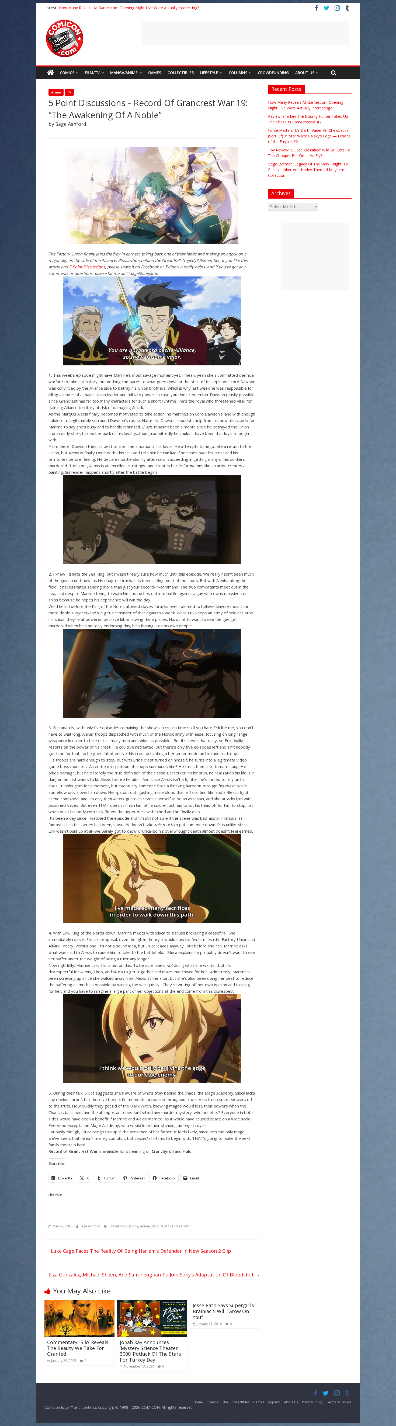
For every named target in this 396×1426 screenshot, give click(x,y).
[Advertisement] (245, 33)
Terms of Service (339, 1402)
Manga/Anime (124, 72)
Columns (238, 72)
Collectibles (181, 72)
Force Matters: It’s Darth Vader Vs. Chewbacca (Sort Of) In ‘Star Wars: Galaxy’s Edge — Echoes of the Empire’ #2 (309, 136)
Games (154, 72)
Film (225, 1402)
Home (198, 1402)
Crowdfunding (273, 72)
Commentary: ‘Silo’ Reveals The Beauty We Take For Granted (77, 1348)
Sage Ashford (90, 1226)
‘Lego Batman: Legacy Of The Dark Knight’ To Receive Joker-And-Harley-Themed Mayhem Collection (147, 7)
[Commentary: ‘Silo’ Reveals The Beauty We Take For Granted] (79, 1303)
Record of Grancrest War (171, 1226)
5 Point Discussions (87, 266)
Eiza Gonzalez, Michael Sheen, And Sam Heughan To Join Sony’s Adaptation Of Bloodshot (154, 1274)
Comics (67, 72)
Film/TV (92, 72)
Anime (56, 92)
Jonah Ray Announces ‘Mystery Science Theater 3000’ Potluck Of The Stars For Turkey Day (150, 1351)
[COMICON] (64, 22)
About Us (304, 72)
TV (69, 92)
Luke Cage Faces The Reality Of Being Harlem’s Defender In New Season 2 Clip (137, 1251)
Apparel (274, 1402)
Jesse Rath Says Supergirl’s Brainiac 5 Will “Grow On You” (223, 1311)
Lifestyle (209, 72)
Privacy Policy (312, 1402)
